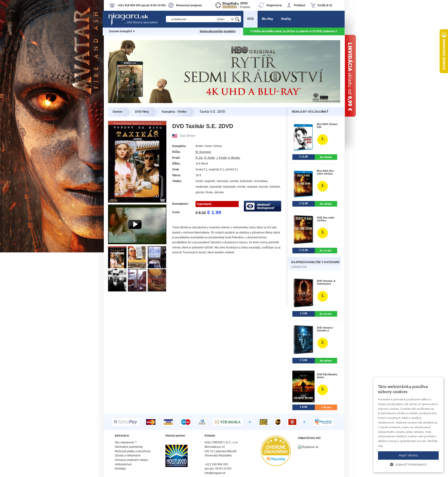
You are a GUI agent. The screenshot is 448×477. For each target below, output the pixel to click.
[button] (408, 464)
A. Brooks (234, 157)
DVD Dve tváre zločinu (325, 219)
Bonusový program (189, 5)
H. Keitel (209, 157)
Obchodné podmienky (129, 446)
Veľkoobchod (123, 464)
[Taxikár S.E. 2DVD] (118, 267)
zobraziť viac (299, 266)
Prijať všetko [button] (408, 455)
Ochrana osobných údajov (131, 460)
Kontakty (120, 468)
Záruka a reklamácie (128, 455)
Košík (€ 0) (325, 5)
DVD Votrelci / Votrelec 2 (325, 329)
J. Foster (221, 157)
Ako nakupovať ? (125, 442)
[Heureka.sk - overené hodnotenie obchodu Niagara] (276, 465)
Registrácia (274, 5)
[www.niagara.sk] (134, 25)
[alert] (408, 424)
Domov (117, 111)
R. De (199, 157)
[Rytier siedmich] (224, 102)
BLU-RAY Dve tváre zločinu (325, 172)
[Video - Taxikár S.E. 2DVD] (137, 243)
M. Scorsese (203, 152)
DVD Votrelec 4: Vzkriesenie (326, 282)
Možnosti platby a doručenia (132, 451)
